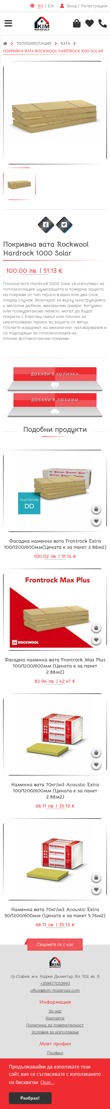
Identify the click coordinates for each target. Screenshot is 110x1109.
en (51, 6)
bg (40, 6)
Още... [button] (47, 1082)
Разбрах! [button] (30, 1098)
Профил (55, 1052)
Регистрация (94, 6)
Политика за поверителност (55, 1025)
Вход (72, 6)
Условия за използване (55, 1032)
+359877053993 (55, 983)
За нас (55, 1011)
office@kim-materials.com (55, 990)
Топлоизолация (33, 43)
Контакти (55, 1018)
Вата (65, 43)
